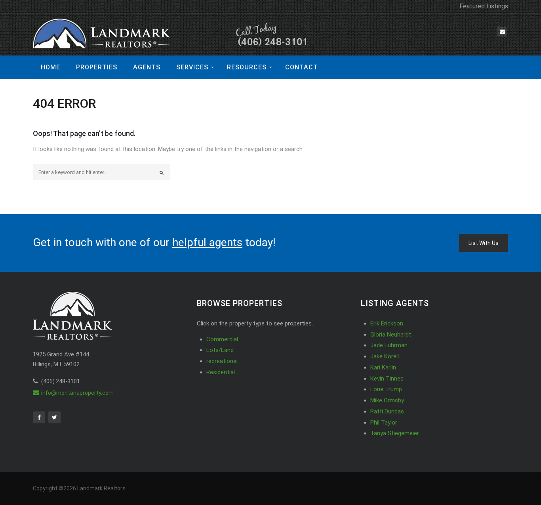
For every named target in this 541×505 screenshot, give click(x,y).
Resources (247, 67)
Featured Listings (483, 6)
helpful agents (207, 242)
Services (192, 67)
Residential (220, 372)
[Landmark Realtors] (171, 34)
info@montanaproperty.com (77, 393)
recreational (222, 361)
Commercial (222, 339)
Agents (146, 67)
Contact (301, 67)
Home (50, 67)
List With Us (484, 243)
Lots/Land (220, 350)
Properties (96, 67)
